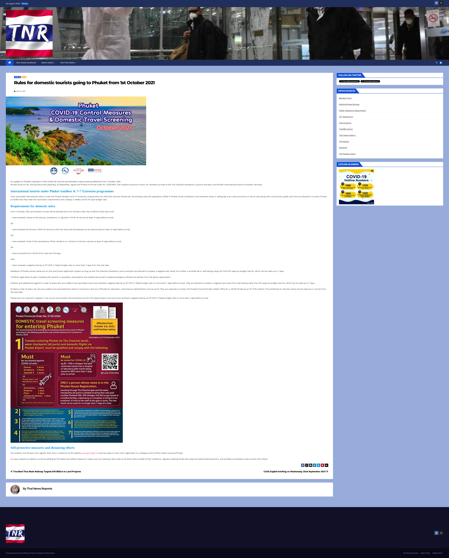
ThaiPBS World (346, 129)
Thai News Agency (347, 135)
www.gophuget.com (91, 453)
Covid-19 (17, 77)
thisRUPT (343, 148)
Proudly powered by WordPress (18, 553)
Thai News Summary (26, 63)
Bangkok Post (345, 98)
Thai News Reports (39, 488)
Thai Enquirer (345, 123)
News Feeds (47, 63)
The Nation (344, 141)
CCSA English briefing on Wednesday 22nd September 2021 (295, 471)
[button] (437, 63)
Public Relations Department (352, 110)
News (23, 77)
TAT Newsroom (346, 117)
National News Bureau (349, 104)
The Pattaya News (347, 154)
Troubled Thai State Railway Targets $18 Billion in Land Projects (47, 471)
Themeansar (49, 553)
